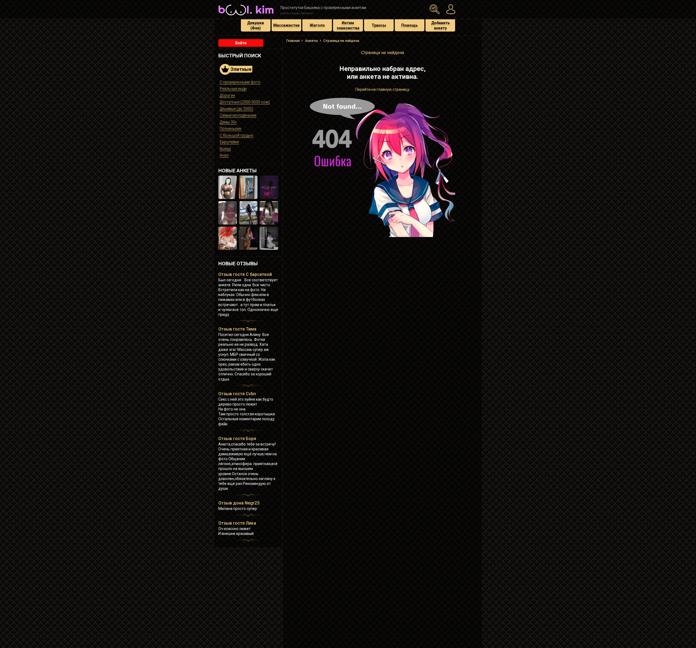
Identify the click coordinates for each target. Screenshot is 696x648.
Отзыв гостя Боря (237, 438)
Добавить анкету (440, 25)
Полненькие (230, 128)
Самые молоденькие (238, 115)
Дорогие (227, 95)
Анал (224, 155)
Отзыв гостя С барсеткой (245, 274)
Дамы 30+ (228, 122)
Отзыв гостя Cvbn (237, 393)
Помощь (409, 25)
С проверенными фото (240, 82)
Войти (241, 43)
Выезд (225, 149)
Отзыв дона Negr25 (238, 503)
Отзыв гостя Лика (237, 523)
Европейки (229, 142)
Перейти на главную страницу (382, 89)
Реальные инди (233, 88)
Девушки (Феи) (255, 25)
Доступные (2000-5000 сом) (245, 102)
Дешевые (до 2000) (236, 109)
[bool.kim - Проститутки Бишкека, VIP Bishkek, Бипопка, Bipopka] (246, 16)
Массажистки (286, 25)
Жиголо (317, 25)
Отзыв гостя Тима (237, 329)
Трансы (379, 25)
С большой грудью (236, 135)
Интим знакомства (348, 25)
